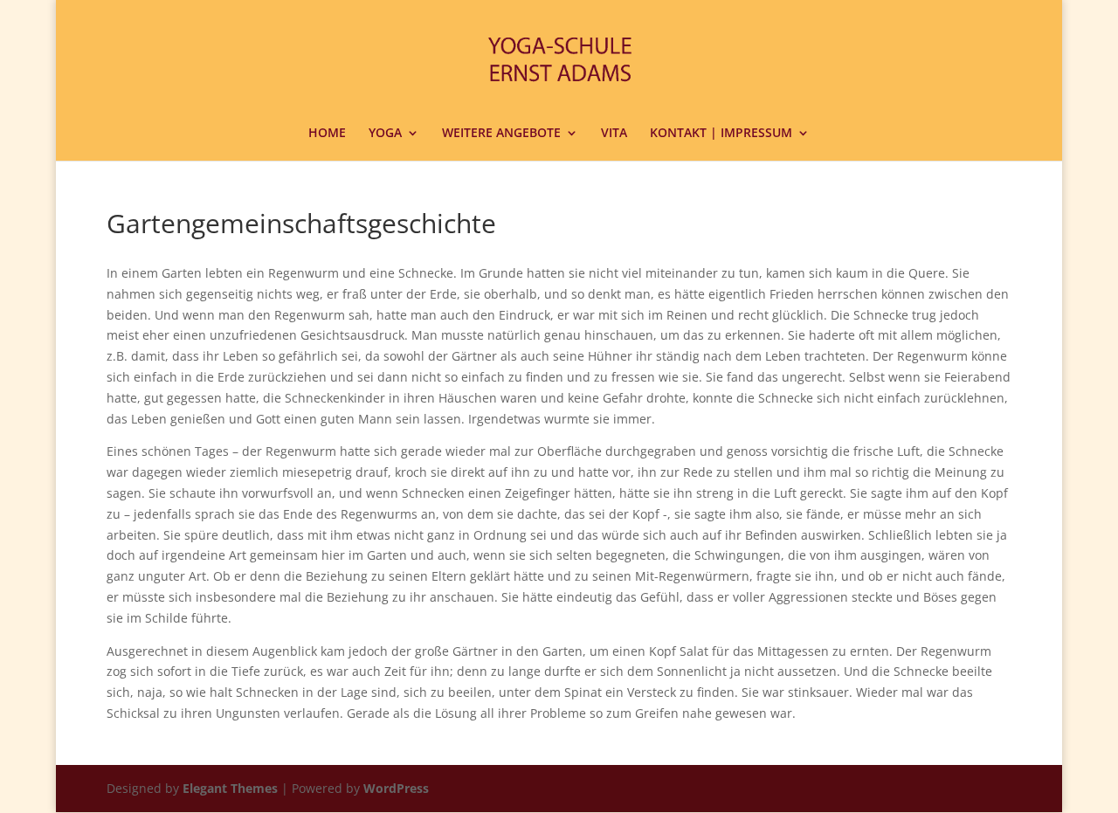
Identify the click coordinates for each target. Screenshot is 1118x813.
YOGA (385, 134)
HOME (327, 134)
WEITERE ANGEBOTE (501, 134)
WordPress (396, 788)
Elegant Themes (230, 788)
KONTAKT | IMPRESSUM (721, 134)
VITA (614, 134)
